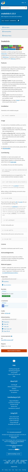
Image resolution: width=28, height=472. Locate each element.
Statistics (14, 388)
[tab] (14, 27)
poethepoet (15, 206)
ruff (16, 202)
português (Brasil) (23, 460)
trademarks (11, 441)
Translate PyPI (13, 404)
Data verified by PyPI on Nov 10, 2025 (9, 279)
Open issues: (7, 329)
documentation (7, 285)
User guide (13, 372)
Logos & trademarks (14, 390)
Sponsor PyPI (14, 406)
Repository (6, 322)
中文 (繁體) (6, 462)
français (13, 460)
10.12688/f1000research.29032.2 (10, 273)
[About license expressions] (11, 336)
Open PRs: (7, 331)
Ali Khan (7, 313)
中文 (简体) (22, 461)
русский (11, 462)
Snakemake (4, 54)
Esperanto (20, 462)
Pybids (17, 100)
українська (8, 461)
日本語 (18, 460)
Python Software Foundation (15, 445)
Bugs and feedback (14, 401)
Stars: (6, 324)
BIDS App (13, 59)
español (9, 460)
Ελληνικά (13, 461)
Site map (14, 447)
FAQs (14, 376)
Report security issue (14, 418)
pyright (21, 202)
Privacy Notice (13, 422)
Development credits (13, 408)
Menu (23, 2)
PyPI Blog (13, 385)
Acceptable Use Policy (13, 424)
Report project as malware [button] (14, 350)
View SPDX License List (6, 340)
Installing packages (13, 369)
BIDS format (6, 57)
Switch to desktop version (14, 454)
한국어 (24, 462)
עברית (16, 462)
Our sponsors (14, 392)
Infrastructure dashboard (13, 386)
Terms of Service (13, 417)
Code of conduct (13, 420)
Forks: (6, 326)
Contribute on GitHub (13, 402)
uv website (16, 186)
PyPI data (4, 291)
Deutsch (17, 461)
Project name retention (13, 374)
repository (6, 281)
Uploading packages (13, 371)
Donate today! (14, 437)
